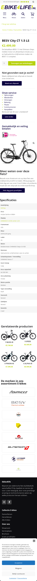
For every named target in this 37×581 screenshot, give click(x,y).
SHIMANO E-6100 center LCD (10, 221)
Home (4, 30)
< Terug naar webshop (8, 24)
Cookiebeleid (12, 578)
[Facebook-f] (9, 502)
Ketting (3, 208)
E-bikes (10, 30)
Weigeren (18, 568)
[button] (34, 541)
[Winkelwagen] (32, 14)
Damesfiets (18, 30)
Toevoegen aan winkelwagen (21, 63)
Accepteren (18, 563)
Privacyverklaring (22, 578)
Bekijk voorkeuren (18, 574)
